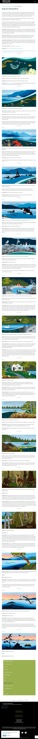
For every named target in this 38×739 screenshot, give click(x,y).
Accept (4, 735)
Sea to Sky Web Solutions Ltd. (26, 737)
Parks (5, 680)
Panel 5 (16, 50)
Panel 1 (3, 50)
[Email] (22, 732)
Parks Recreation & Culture (8, 661)
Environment (6, 669)
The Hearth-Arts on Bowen (8, 685)
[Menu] (35, 1)
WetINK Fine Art (17, 46)
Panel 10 (34, 50)
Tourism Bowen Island (7, 688)
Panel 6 (20, 50)
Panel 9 (30, 50)
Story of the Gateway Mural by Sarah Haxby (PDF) (14, 48)
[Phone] (26, 732)
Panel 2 (6, 50)
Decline (9, 735)
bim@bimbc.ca (5, 707)
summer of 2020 (10, 83)
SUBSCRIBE (20, 711)
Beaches (5, 666)
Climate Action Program (8, 672)
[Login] (34, 1)
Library (5, 677)
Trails (5, 691)
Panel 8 (27, 50)
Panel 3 (10, 50)
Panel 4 (13, 50)
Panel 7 (23, 50)
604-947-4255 (5, 706)
